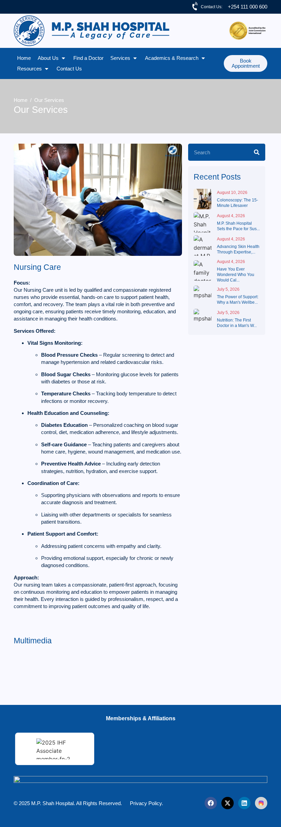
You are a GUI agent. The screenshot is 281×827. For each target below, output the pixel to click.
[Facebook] (211, 803)
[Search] (256, 152)
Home (20, 100)
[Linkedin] (244, 803)
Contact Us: (211, 6)
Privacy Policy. (146, 803)
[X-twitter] (227, 803)
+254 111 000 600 (247, 7)
